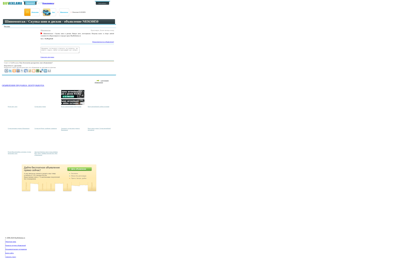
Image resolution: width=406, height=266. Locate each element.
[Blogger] (34, 71)
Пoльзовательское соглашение (16, 249)
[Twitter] (10, 71)
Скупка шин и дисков (40, 106)
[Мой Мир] (18, 71)
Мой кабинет (102, 3)
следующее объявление (102, 81)
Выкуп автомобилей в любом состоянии (98, 106)
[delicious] (42, 71)
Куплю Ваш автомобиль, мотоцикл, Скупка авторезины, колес (19, 152)
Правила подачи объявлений (15, 245)
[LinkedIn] (45, 71)
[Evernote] (38, 71)
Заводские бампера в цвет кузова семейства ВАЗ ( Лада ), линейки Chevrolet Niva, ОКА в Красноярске (46, 153)
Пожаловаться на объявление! (103, 42)
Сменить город (10, 257)
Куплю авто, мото (12, 106)
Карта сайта (9, 253)
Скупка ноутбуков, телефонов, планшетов (45, 128)
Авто (53, 12)
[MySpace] (26, 71)
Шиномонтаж (64, 12)
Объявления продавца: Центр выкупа (23, 85)
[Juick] (30, 71)
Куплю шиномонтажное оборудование (71, 106)
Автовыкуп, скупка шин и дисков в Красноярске (70, 129)
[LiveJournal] (22, 71)
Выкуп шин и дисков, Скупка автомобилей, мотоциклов (99, 129)
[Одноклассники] (14, 71)
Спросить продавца (47, 57)
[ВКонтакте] (6, 71)
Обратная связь (10, 242)
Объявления (30, 3)
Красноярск (48, 3)
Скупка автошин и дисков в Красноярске (18, 128)
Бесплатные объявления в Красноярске (12, 3)
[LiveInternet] (49, 71)
